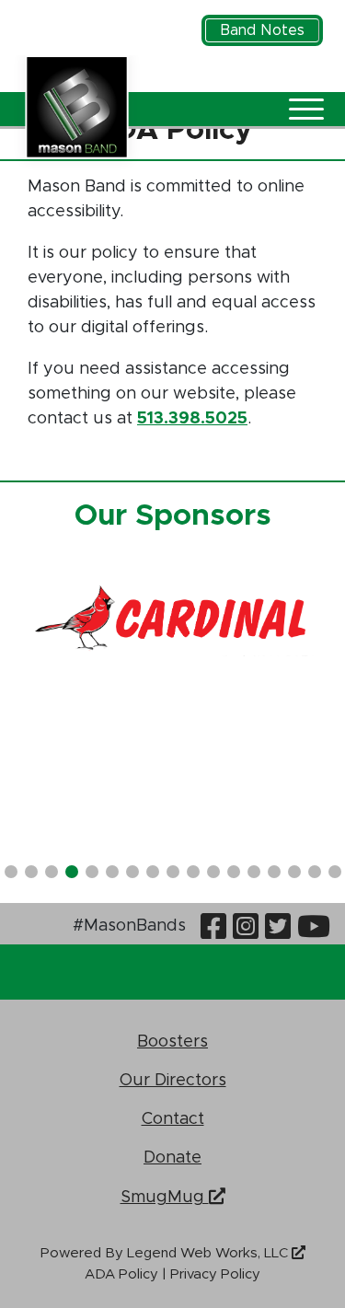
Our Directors (173, 1079)
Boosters (172, 1041)
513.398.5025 (192, 419)
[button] (11, 871)
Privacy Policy (215, 1274)
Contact (173, 1118)
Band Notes (262, 30)
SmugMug (165, 1195)
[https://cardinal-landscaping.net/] (172, 619)
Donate (172, 1156)
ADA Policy (121, 1274)
